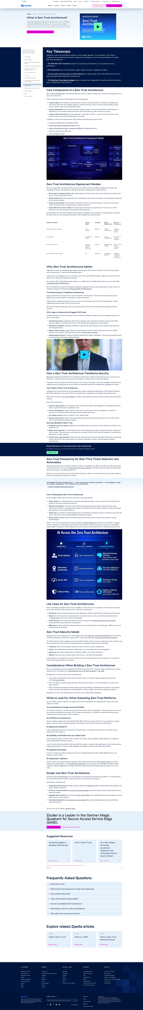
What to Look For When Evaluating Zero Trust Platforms (33, 85)
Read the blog (53, 860)
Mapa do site (86, 996)
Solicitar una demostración (114, 5)
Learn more (78, 860)
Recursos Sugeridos (29, 90)
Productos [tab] (56, 5)
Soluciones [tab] (63, 5)
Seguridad (85, 1003)
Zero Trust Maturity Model (30, 77)
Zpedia (29, 14)
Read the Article (53, 944)
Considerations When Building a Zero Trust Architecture (32, 81)
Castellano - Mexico (116, 1)
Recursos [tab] (69, 5)
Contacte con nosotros (95, 1)
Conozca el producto (99, 5)
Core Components (28, 59)
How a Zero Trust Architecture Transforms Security (31, 69)
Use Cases (27, 75)
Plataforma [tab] (50, 5)
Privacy (84, 999)
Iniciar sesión (105, 1)
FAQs (26, 93)
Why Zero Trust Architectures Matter (33, 66)
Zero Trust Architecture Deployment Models (32, 63)
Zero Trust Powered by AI (30, 72)
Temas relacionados (29, 96)
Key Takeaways (28, 56)
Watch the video (52, 452)
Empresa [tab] (74, 5)
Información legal (86, 1001)
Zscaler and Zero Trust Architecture (32, 88)
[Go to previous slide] (121, 868)
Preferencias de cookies (88, 1006)
